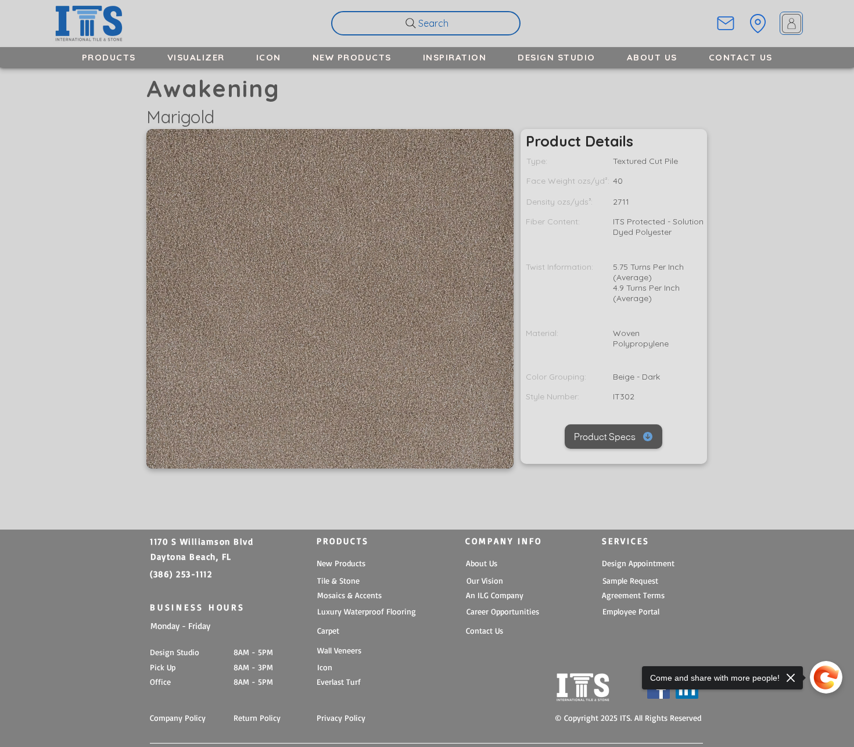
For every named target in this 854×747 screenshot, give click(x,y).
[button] (109, 57)
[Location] (757, 23)
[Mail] (725, 23)
